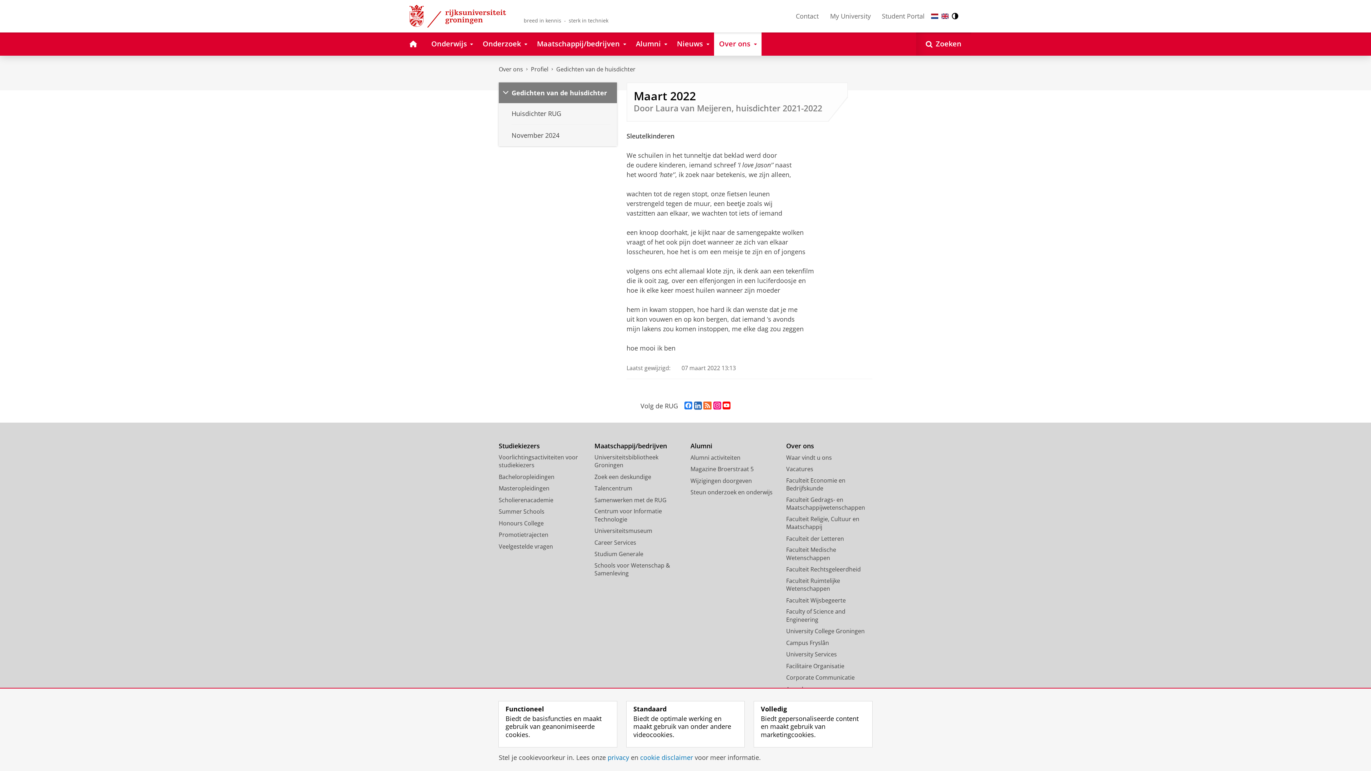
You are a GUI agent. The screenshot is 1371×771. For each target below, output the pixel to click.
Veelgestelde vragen (526, 546)
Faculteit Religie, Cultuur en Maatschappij (822, 523)
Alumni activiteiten (715, 458)
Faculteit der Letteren (815, 539)
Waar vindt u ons (809, 458)
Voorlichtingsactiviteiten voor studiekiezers (538, 461)
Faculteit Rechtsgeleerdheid (823, 569)
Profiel (539, 69)
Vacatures (799, 469)
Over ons (511, 69)
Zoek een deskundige (622, 477)
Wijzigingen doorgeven (721, 481)
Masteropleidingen (524, 488)
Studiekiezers (519, 446)
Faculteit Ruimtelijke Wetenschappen (813, 585)
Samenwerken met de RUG (630, 500)
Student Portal (903, 16)
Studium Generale (618, 554)
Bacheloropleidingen (526, 477)
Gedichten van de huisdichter (596, 69)
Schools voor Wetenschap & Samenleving (632, 569)
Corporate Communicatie (820, 677)
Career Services (615, 542)
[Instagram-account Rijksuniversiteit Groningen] (717, 406)
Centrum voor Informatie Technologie (628, 515)
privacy (618, 758)
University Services (811, 654)
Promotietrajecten (523, 535)
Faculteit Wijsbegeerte (816, 600)
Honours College (521, 523)
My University (850, 16)
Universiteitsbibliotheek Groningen (626, 461)
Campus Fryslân (807, 643)
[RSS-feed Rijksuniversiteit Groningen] (707, 406)
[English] (945, 16)
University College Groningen (825, 631)
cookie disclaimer (666, 758)
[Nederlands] (934, 16)
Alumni (701, 446)
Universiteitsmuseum (623, 531)
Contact (807, 16)
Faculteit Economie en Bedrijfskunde (815, 485)
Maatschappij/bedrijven (630, 446)
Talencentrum (613, 488)
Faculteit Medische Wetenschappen (811, 554)
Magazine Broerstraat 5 (722, 469)
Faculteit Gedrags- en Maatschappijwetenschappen (825, 504)
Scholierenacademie (526, 500)
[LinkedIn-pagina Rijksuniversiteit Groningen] (698, 406)
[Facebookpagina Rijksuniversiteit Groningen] (688, 406)
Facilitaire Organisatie (815, 666)
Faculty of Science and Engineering (815, 616)
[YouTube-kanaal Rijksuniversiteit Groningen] (726, 406)
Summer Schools (521, 511)
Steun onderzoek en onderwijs (731, 492)
